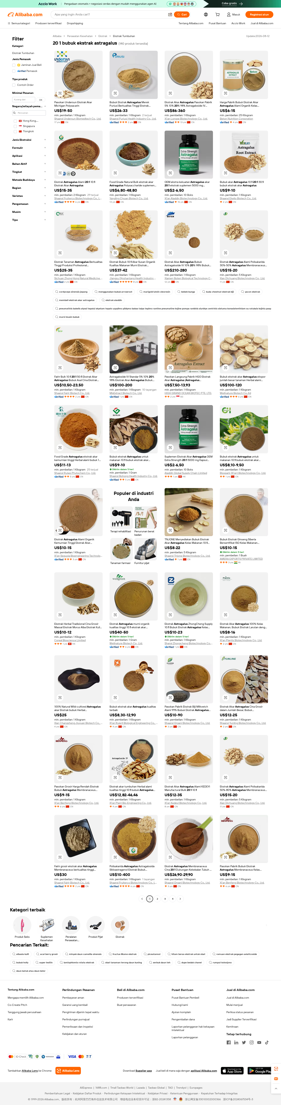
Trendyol (181, 1087)
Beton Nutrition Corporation (236, 118)
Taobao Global (156, 1087)
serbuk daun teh (161, 962)
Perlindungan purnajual (75, 1019)
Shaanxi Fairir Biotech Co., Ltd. (72, 393)
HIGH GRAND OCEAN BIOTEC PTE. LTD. (188, 393)
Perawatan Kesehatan (80, 36)
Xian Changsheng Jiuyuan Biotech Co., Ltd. (78, 723)
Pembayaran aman (73, 997)
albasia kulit (22, 954)
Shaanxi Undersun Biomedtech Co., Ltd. (77, 118)
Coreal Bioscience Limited (70, 640)
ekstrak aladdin (114, 300)
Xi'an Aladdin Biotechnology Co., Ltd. (186, 198)
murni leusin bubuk (69, 317)
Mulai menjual (234, 1004)
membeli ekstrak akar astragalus (76, 300)
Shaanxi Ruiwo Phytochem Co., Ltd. (75, 472)
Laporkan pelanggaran (185, 1037)
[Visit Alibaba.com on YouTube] (259, 1042)
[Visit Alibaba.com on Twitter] (244, 1042)
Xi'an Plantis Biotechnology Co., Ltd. (241, 640)
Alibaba (57, 36)
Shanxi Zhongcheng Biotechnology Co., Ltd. (189, 643)
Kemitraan (232, 1026)
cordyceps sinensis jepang (73, 291)
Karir (10, 1019)
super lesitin (46, 962)
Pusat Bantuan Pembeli (185, 997)
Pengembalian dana (183, 1019)
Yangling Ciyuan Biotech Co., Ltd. (129, 198)
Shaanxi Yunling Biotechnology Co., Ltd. (243, 723)
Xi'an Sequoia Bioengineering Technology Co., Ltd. (78, 555)
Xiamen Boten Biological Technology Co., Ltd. (189, 278)
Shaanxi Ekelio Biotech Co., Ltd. (238, 198)
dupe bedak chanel (191, 962)
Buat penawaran (126, 1004)
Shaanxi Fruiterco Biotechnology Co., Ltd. (78, 198)
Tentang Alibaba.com (21, 989)
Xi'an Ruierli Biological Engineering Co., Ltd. (134, 723)
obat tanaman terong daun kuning (123, 962)
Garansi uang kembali (75, 1004)
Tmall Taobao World (121, 1087)
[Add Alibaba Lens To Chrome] (68, 1070)
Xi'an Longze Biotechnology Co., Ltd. (186, 118)
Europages (196, 1087)
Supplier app (144, 1070)
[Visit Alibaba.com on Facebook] (228, 1042)
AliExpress (86, 1087)
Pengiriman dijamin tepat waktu (80, 1012)
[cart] (218, 15)
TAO (170, 1087)
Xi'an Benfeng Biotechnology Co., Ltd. (76, 802)
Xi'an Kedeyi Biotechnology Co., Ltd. (186, 802)
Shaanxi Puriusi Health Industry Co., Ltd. (133, 118)
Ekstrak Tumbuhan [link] (124, 36)
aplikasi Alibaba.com (204, 1070)
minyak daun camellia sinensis (85, 954)
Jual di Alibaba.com (237, 997)
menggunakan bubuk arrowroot (115, 291)
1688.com (101, 1087)
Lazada (140, 1087)
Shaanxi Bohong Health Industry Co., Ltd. (134, 476)
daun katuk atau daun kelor (30, 971)
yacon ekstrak (252, 291)
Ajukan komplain (181, 1012)
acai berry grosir (49, 954)
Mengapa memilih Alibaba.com (26, 997)
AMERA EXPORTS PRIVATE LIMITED (241, 558)
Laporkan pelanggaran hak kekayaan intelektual (193, 1028)
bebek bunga (188, 291)
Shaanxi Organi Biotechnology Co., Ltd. (187, 723)
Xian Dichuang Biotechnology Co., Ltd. (242, 278)
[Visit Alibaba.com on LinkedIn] (236, 1042)
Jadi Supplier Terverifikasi (241, 1019)
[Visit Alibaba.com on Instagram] (251, 1042)
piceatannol (154, 954)
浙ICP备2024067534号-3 (238, 1099)
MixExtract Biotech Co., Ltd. (126, 393)
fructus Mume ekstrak (124, 954)
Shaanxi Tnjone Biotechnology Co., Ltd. (187, 555)
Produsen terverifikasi (130, 997)
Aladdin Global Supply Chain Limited (186, 472)
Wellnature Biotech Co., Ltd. (126, 643)
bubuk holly (22, 962)
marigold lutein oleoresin (156, 291)
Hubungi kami (180, 1004)
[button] (170, 14)
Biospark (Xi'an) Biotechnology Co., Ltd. (243, 472)
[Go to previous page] (142, 898)
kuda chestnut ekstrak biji (220, 291)
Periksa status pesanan (240, 1012)
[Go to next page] (180, 898)
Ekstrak (102, 36)
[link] (276, 1069)
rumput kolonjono (222, 962)
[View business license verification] (175, 1099)
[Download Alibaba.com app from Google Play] (260, 1070)
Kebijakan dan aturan (74, 1033)
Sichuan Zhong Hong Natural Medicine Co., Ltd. (78, 278)
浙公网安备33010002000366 (203, 1099)
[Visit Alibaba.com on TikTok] (267, 1042)
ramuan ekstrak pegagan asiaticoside (236, 954)
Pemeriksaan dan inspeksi (77, 1026)
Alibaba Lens (30, 1070)
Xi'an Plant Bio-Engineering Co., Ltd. (131, 802)
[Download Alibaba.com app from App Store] (232, 1070)
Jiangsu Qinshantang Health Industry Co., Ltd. (134, 278)
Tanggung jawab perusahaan (24, 1012)
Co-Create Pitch (17, 1004)
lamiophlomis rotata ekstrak (79, 962)
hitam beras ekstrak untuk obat (188, 954)
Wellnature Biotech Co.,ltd (235, 393)
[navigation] (29, 468)
